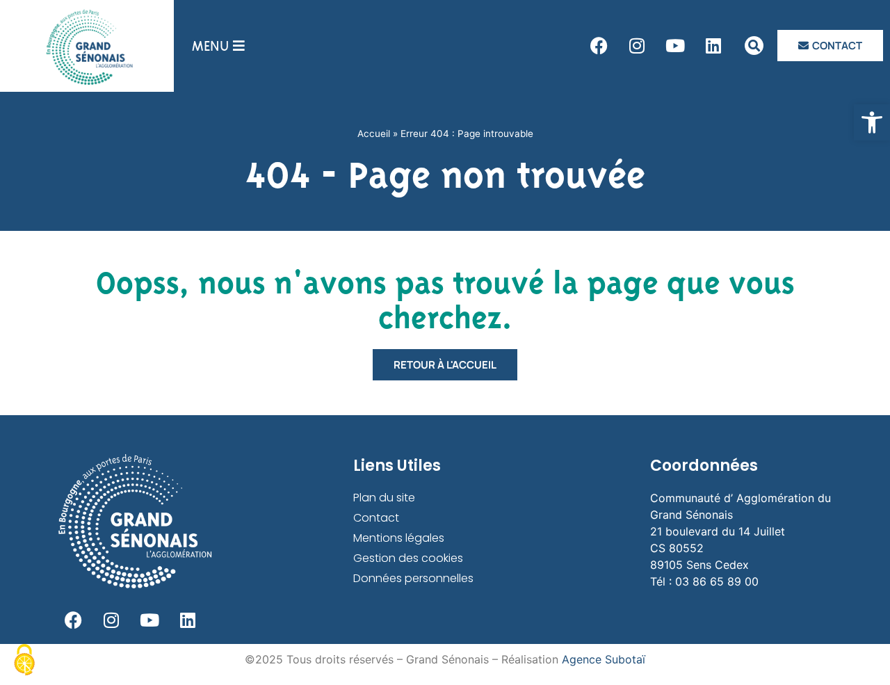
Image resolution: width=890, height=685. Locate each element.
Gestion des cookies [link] (408, 558)
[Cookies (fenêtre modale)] (24, 661)
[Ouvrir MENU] (238, 45)
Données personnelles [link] (413, 578)
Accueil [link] (373, 133)
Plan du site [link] (384, 498)
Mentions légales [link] (398, 538)
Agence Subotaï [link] (603, 659)
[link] (872, 122)
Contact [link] (376, 518)
